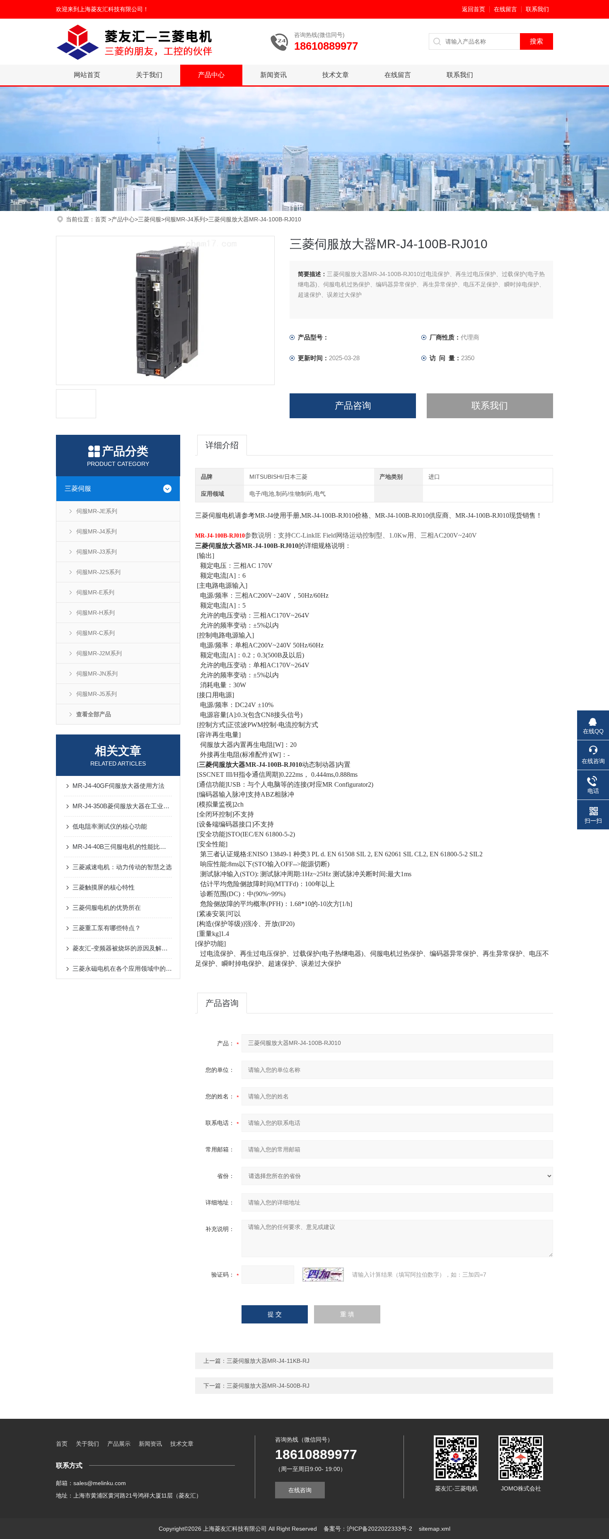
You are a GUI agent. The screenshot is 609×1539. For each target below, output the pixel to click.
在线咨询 (300, 1490)
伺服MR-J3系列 (96, 551)
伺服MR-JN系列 (97, 673)
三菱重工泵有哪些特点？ (106, 927)
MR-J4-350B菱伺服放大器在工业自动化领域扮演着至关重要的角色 (122, 805)
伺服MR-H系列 (95, 612)
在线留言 (505, 9)
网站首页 (87, 74)
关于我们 (149, 74)
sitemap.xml (434, 1528)
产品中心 (211, 74)
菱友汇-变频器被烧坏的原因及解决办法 (122, 948)
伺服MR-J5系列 (96, 694)
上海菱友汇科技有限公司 (111, 9)
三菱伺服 (149, 219)
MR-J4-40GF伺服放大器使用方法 (118, 785)
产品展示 (118, 1443)
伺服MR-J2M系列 (99, 653)
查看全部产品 (93, 714)
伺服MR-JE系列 (96, 511)
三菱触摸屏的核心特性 (103, 887)
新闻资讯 (273, 74)
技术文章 (335, 74)
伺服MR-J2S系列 (98, 572)
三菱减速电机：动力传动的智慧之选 (122, 866)
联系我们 (537, 9)
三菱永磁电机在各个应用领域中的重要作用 (122, 968)
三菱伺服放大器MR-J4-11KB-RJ (268, 1360)
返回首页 (473, 9)
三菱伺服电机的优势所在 (106, 907)
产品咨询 (353, 405)
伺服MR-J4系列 (184, 219)
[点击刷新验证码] (323, 1275)
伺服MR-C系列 (95, 633)
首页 (101, 219)
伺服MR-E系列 (95, 592)
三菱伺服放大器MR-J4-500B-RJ (268, 1385)
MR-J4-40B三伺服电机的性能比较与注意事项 (122, 846)
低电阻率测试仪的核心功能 (109, 826)
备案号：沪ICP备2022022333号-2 (368, 1528)
